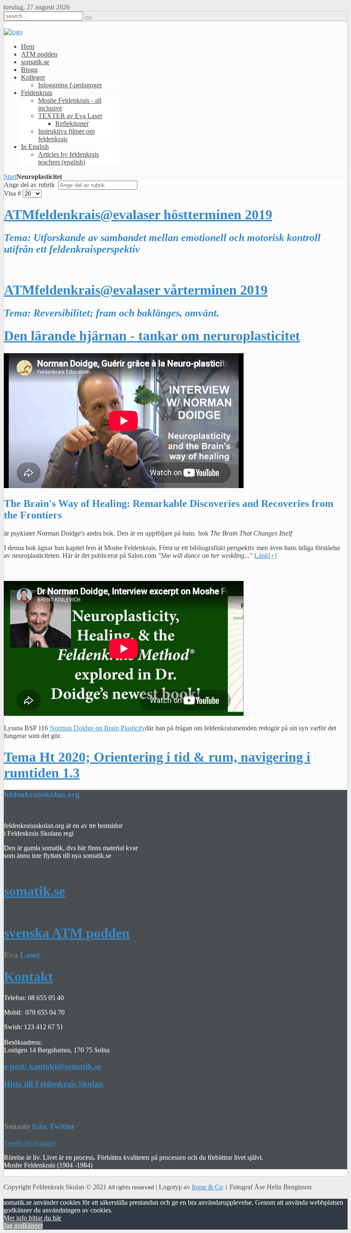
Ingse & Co (207, 1187)
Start (10, 176)
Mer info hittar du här (32, 1217)
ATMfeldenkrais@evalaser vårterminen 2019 (136, 290)
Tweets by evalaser (29, 1143)
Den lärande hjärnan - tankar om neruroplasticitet (152, 335)
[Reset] (88, 18)
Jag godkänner (23, 1225)
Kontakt (28, 976)
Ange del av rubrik (30, 184)
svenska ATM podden (67, 933)
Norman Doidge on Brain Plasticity (97, 728)
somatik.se (34, 891)
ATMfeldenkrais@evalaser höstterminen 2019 (138, 214)
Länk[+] (265, 555)
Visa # (12, 193)
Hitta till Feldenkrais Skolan (53, 1083)
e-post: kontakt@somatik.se (52, 1066)
